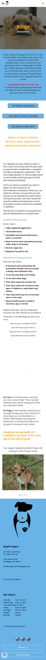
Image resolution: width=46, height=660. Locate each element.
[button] (3, 3)
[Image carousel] (23, 475)
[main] (23, 28)
